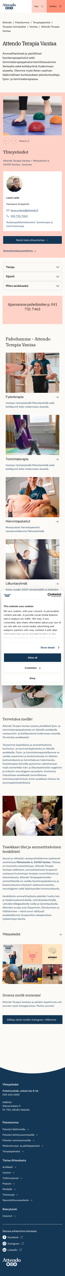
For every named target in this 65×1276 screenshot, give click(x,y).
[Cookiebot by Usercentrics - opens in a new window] (47, 595)
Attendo (7, 22)
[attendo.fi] (12, 1262)
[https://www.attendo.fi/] (9, 6)
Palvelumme (22, 22)
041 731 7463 (19, 215)
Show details (48, 647)
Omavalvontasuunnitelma (18, 250)
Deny (32, 678)
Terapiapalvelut (41, 22)
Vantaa (34, 26)
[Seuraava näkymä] (14, 141)
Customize (31, 668)
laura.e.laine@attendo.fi (24, 210)
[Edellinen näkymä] (6, 141)
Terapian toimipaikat (14, 26)
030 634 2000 (11, 1094)
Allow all (32, 657)
